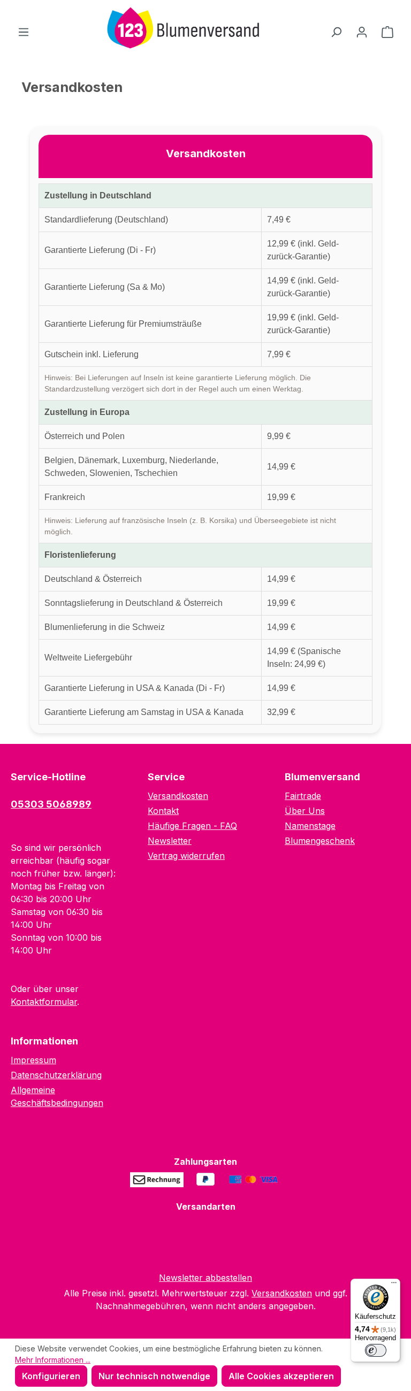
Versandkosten (178, 795)
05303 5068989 (51, 804)
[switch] (375, 1350)
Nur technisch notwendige (154, 1376)
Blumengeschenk (320, 840)
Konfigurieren (51, 1376)
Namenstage (310, 825)
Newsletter (170, 840)
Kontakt (163, 810)
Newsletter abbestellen (205, 1277)
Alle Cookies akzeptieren (281, 1376)
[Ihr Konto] (362, 31)
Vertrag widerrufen (186, 855)
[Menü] (23, 31)
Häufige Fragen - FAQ (192, 825)
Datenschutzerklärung (56, 1075)
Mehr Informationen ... (52, 1359)
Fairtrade (303, 795)
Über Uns (305, 810)
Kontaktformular (44, 1001)
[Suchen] (336, 31)
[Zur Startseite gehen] (180, 29)
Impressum (33, 1060)
